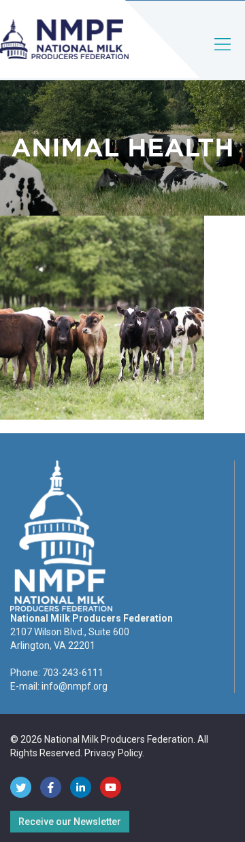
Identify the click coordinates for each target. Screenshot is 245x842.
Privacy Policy (113, 752)
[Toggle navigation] (223, 55)
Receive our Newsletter (69, 821)
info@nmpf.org (75, 686)
